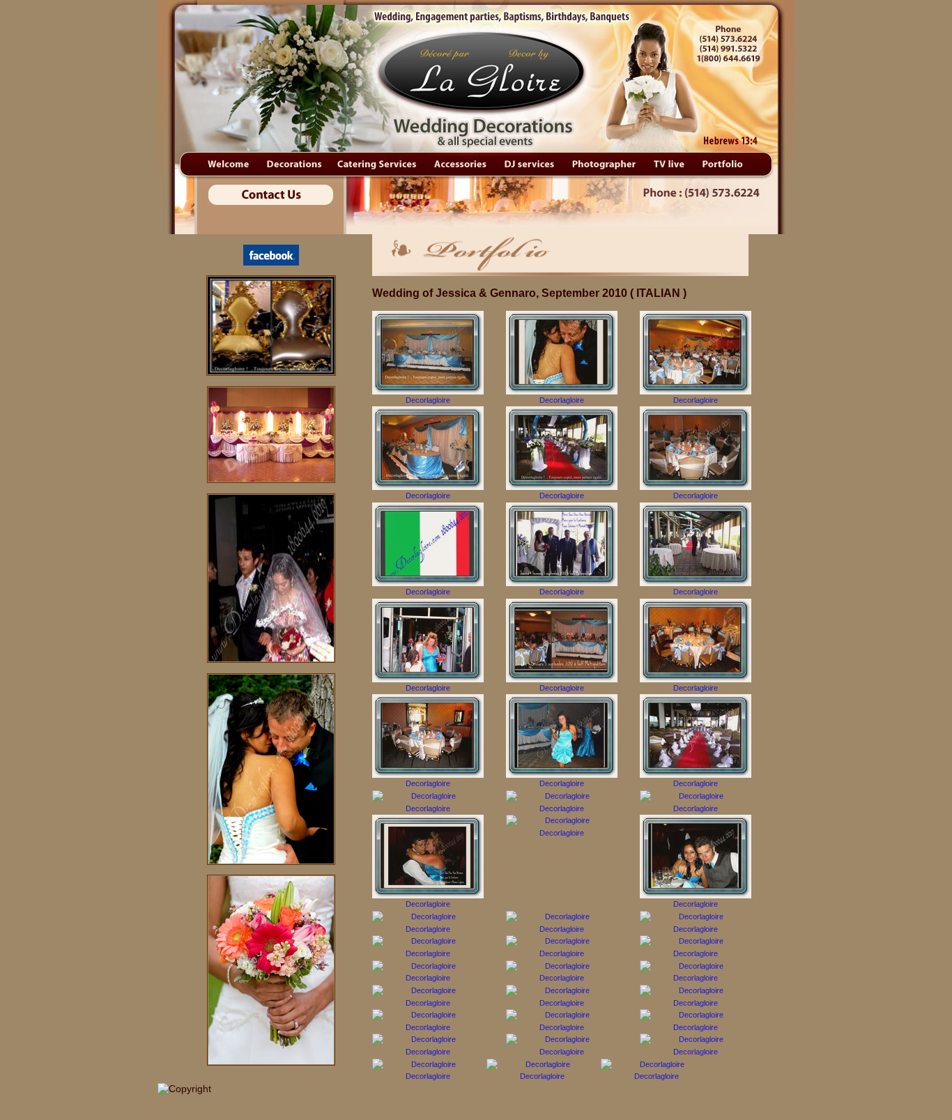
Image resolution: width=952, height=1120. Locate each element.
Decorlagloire (428, 400)
